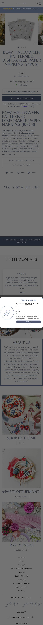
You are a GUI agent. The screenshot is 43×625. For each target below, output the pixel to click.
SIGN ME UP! (29, 321)
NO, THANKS (28, 324)
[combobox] (17, 314)
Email (17, 306)
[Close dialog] (41, 298)
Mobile (18, 311)
